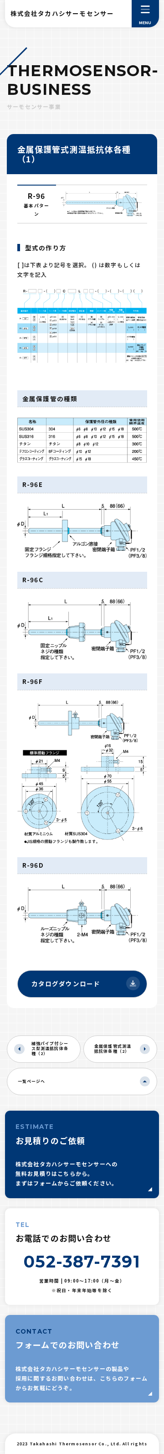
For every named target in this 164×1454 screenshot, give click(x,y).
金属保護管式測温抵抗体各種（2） (113, 1048)
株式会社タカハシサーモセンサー (62, 13)
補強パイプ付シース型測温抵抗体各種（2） (50, 1048)
